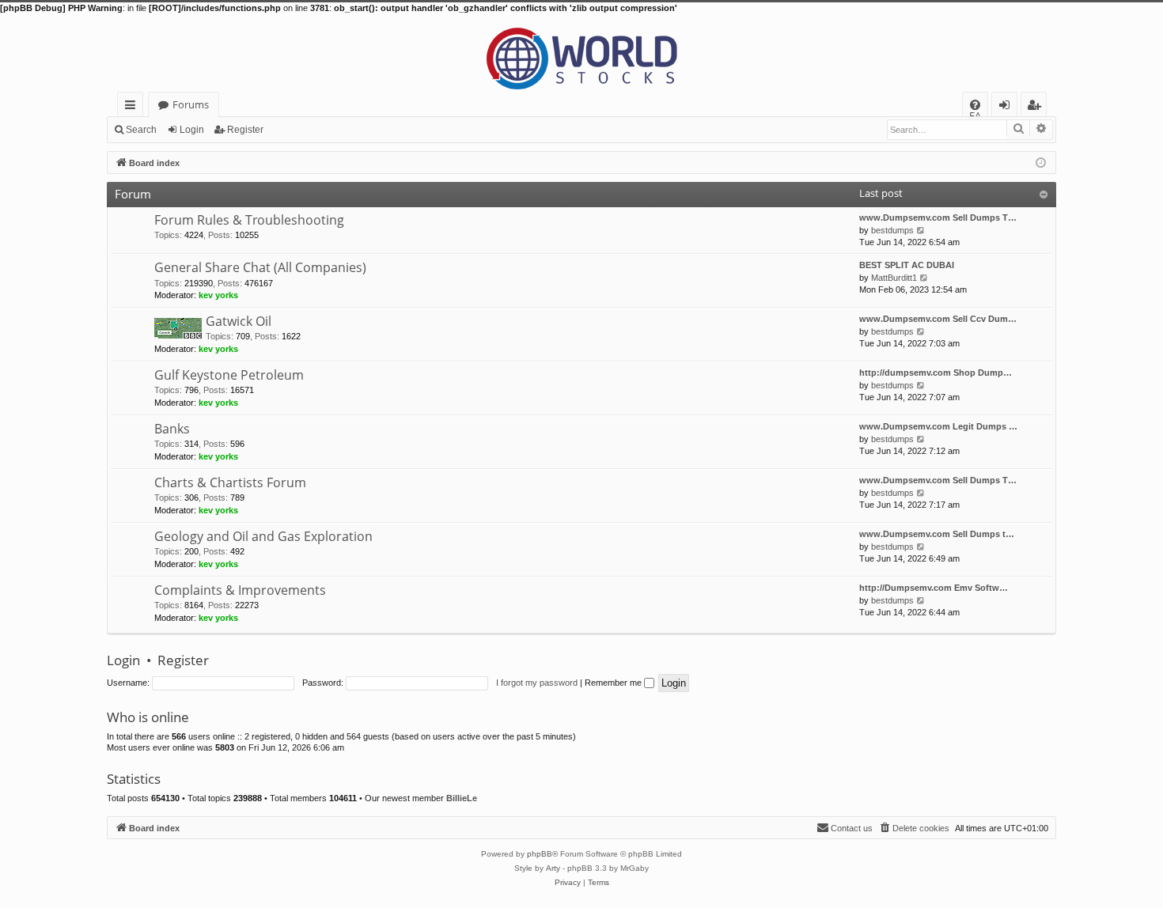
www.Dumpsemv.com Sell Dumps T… (938, 217)
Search (141, 129)
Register (245, 129)
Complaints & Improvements (240, 590)
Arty (553, 868)
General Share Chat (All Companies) (260, 267)
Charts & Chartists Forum (230, 482)
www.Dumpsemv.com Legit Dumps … (938, 426)
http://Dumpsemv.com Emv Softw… (933, 587)
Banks (172, 428)
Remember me (614, 682)
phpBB (539, 853)
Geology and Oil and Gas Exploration (263, 536)
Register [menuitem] (1037, 107)
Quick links (133, 107)
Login (192, 129)
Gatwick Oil (238, 321)
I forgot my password (537, 682)
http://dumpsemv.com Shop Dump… (935, 372)
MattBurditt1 (894, 277)
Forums (190, 104)
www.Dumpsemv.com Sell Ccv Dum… (938, 318)
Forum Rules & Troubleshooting (249, 220)
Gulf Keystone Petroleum (229, 375)
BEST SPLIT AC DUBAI (906, 265)
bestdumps (892, 230)
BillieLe (461, 798)
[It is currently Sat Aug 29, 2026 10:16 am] (1041, 162)
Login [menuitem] (1007, 107)
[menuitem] (975, 105)
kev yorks (218, 295)
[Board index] (581, 53)
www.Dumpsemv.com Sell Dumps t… (936, 534)
